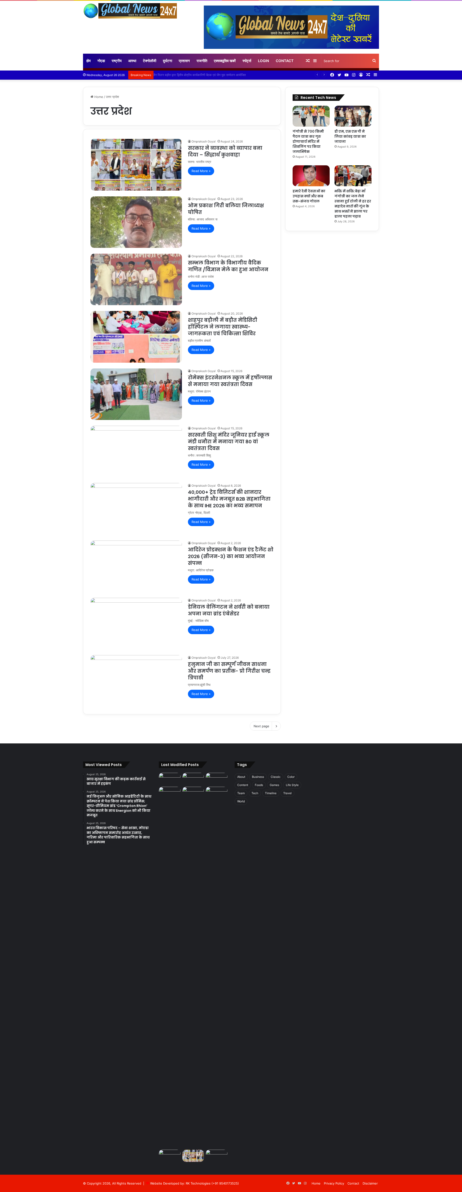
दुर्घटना (167, 60)
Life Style (292, 785)
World (241, 801)
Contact (285, 60)
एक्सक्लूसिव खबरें (225, 60)
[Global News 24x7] (130, 11)
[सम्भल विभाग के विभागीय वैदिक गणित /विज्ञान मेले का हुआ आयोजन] (136, 279)
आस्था (132, 60)
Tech (254, 793)
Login (263, 60)
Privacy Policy (334, 1183)
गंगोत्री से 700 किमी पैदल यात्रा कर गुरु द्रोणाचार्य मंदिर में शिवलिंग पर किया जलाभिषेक (308, 141)
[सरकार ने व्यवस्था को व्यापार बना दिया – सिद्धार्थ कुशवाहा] (136, 164)
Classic (276, 777)
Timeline (270, 793)
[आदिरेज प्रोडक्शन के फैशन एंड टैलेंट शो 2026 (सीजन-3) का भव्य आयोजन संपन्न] (136, 566)
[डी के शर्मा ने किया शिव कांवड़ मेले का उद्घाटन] (169, 1156)
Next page (261, 726)
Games (274, 785)
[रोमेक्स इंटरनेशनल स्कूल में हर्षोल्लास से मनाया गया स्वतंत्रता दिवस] (136, 394)
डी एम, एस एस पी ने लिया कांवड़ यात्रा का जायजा (350, 136)
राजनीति (202, 60)
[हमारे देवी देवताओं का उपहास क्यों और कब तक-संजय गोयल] (311, 175)
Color (291, 777)
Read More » (201, 171)
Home (98, 97)
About (241, 777)
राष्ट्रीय (117, 60)
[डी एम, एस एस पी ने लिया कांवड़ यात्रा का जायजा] (353, 116)
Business (258, 777)
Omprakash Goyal (204, 141)
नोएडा (101, 60)
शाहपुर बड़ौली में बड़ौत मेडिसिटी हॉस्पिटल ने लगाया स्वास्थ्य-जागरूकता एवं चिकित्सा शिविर (222, 327)
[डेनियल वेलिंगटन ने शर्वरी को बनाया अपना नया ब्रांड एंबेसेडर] (136, 623)
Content (242, 785)
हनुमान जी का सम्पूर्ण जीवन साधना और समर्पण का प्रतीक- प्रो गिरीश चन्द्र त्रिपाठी (229, 671)
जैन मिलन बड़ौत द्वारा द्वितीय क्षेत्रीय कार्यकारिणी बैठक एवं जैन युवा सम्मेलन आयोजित (202, 75)
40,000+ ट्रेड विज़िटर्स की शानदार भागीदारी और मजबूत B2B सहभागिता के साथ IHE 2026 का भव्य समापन (229, 499)
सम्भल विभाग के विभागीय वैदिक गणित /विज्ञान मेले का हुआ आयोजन (228, 266)
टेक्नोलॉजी (149, 60)
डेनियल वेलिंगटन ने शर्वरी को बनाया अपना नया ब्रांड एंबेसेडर (229, 610)
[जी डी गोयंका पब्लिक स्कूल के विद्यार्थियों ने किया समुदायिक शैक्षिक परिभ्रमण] (216, 793)
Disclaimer (370, 1183)
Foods (259, 785)
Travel (287, 793)
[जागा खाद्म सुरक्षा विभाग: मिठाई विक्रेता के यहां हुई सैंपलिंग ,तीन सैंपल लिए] (193, 967)
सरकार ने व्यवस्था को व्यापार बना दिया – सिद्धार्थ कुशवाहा (225, 151)
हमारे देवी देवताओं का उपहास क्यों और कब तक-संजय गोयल (309, 196)
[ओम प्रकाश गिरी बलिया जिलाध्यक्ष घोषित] (136, 222)
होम (88, 60)
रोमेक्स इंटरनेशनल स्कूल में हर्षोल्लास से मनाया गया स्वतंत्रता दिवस (230, 381)
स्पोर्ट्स (247, 60)
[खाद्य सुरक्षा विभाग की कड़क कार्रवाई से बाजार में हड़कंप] (169, 779)
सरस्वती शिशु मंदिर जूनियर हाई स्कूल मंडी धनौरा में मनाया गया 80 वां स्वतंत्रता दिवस (228, 442)
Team (241, 793)
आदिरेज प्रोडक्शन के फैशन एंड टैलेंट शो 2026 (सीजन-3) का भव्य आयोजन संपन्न (230, 556)
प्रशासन (184, 60)
